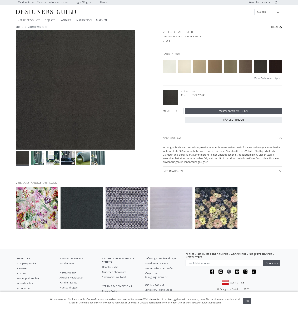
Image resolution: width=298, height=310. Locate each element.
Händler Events (68, 282)
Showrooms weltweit (114, 277)
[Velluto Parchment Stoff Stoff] (184, 66)
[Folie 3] (53, 158)
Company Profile (26, 263)
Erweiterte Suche (246, 11)
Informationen (173, 171)
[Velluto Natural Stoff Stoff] (199, 66)
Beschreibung (172, 138)
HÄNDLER (65, 20)
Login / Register (84, 2)
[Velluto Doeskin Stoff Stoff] (245, 66)
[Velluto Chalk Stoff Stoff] (169, 66)
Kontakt (21, 273)
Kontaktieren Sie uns (156, 263)
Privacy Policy (109, 291)
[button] (268, 12)
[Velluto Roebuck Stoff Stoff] (230, 66)
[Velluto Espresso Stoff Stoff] (275, 66)
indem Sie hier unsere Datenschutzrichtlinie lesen (196, 302)
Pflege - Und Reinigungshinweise (156, 275)
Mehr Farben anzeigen (267, 78)
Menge (165, 111)
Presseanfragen (68, 287)
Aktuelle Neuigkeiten (71, 277)
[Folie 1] (22, 158)
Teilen (274, 27)
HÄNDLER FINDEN (233, 119)
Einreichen (272, 263)
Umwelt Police (25, 283)
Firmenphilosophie (28, 278)
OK (247, 301)
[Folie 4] (68, 158)
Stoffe (19, 27)
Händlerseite (66, 263)
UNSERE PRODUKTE (28, 20)
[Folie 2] (38, 158)
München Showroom (114, 272)
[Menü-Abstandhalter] (78, 266)
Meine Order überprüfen (159, 268)
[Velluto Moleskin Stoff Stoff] (260, 66)
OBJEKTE (49, 20)
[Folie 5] (83, 158)
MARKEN (101, 20)
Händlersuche (110, 267)
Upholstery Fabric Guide (158, 289)
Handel (104, 2)
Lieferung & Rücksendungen (161, 258)
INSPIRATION (84, 20)
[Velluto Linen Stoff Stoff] (214, 66)
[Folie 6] (98, 158)
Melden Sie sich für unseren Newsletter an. (43, 2)
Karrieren (22, 268)
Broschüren (24, 288)
